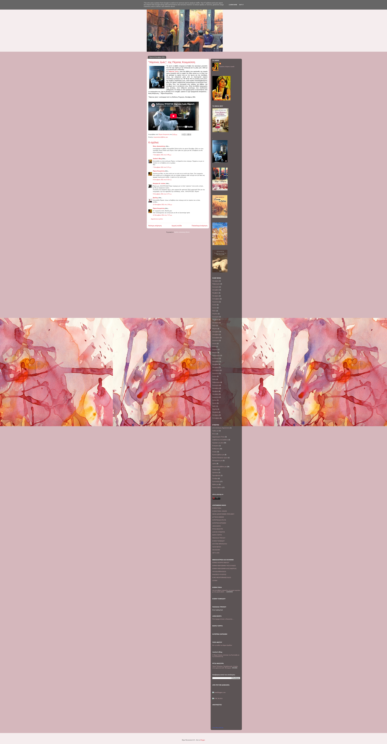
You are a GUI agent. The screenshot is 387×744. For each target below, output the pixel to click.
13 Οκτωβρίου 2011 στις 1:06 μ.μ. (162, 204)
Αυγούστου (215, 302)
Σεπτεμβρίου (216, 299)
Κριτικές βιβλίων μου (218, 454)
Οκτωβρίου (215, 281)
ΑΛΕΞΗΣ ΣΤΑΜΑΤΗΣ (218, 532)
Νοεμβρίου (215, 293)
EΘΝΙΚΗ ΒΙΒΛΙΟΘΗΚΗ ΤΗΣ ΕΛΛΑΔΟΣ (224, 565)
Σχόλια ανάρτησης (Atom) (181, 232)
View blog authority (217, 727)
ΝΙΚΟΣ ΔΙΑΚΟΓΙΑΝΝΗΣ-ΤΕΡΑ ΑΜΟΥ (223, 514)
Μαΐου (214, 311)
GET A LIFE (215, 553)
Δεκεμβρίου (215, 290)
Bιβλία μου (215, 484)
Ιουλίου (214, 305)
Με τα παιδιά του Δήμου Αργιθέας (222, 645)
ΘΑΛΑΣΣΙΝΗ (216, 550)
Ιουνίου (214, 308)
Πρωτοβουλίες (216, 475)
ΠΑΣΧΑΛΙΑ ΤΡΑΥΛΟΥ (218, 538)
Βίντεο (214, 434)
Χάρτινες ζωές (173, 71)
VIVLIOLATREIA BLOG (219, 571)
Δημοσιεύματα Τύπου (218, 437)
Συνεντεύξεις (216, 481)
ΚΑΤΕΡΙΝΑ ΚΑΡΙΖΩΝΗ (219, 523)
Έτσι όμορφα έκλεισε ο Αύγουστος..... (223, 619)
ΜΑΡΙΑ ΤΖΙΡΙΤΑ (217, 535)
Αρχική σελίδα (177, 226)
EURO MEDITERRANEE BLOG (221, 577)
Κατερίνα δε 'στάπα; (159, 183)
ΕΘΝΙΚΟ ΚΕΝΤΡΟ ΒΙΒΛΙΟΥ (220, 562)
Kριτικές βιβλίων (217, 487)
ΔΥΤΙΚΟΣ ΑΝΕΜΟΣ (218, 517)
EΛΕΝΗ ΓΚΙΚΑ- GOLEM (219, 511)
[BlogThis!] (185, 134)
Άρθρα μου (215, 431)
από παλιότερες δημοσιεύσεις (221, 428)
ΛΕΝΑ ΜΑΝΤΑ (216, 526)
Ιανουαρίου (215, 287)
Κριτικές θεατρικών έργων (220, 457)
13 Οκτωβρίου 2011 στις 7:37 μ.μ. (162, 215)
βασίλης (155, 197)
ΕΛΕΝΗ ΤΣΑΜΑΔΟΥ (218, 541)
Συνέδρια (215, 478)
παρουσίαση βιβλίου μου (160, 137)
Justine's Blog (157, 158)
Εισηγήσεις (215, 445)
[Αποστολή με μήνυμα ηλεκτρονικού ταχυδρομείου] (183, 134)
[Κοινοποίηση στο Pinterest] (190, 134)
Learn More (233, 4)
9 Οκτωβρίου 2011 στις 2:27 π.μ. (162, 194)
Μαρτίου (214, 328)
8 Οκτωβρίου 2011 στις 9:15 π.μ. (162, 179)
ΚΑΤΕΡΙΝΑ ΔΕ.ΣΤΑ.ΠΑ (219, 520)
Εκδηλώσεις (215, 448)
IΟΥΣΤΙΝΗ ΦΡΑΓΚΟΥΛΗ (219, 544)
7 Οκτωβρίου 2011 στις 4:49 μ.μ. (162, 155)
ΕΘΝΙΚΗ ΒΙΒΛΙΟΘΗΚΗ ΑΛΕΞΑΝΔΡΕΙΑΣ (224, 568)
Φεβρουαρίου (216, 284)
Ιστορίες (214, 451)
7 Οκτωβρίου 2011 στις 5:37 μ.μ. (162, 167)
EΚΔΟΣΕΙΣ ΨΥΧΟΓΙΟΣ (219, 574)
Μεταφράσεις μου (217, 460)
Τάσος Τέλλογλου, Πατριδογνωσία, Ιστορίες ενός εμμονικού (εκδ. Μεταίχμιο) (225, 667)
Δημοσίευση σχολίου (157, 219)
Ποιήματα (215, 469)
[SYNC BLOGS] (217, 698)
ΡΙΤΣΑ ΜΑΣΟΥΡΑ (217, 529)
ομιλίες (214, 463)
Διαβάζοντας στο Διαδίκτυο (220, 439)
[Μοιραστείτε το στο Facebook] (188, 134)
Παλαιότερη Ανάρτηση (199, 226)
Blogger (202, 740)
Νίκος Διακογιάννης (159, 146)
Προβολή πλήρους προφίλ (226, 66)
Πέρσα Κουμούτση (159, 171)
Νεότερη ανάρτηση (155, 226)
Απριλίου (215, 313)
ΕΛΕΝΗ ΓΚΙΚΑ (216, 508)
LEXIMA (214, 580)
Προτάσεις (215, 472)
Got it (241, 4)
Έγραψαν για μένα (217, 443)
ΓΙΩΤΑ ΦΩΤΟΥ (216, 547)
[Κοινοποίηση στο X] (186, 134)
